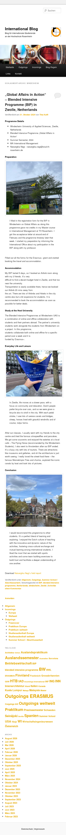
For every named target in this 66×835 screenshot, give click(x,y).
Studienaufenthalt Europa (21, 633)
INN (58, 681)
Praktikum (14, 709)
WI (20, 721)
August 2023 (11, 802)
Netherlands (22, 585)
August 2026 (11, 738)
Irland (27, 686)
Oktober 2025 (11, 762)
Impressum (39, 828)
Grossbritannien (50, 675)
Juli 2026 (9, 741)
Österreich (11, 726)
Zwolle (43, 585)
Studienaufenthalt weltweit (22, 636)
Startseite (10, 67)
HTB (14, 680)
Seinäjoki (11, 716)
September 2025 (13, 765)
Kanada (41, 686)
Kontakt (18, 73)
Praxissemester (33, 710)
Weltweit (13, 616)
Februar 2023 (11, 816)
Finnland (22, 675)
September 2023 (13, 799)
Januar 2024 (11, 785)
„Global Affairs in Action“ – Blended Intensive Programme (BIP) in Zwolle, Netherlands (25, 102)
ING (51, 681)
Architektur (9, 652)
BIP (40, 582)
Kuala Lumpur (13, 690)
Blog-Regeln (51, 67)
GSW (7, 681)
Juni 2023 (9, 809)
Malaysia (34, 690)
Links (8, 73)
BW (42, 669)
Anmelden (9, 598)
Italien (34, 686)
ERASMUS (10, 675)
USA (8, 721)
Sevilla (21, 716)
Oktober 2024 (11, 782)
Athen (17, 652)
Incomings (36, 67)
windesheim (34, 585)
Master (43, 690)
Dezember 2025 (12, 758)
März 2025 (10, 775)
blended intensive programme (21, 670)
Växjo (14, 721)
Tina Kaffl (44, 114)
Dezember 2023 (12, 789)
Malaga (26, 690)
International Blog (21, 28)
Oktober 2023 (11, 796)
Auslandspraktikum (34, 652)
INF (47, 681)
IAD (21, 681)
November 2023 (12, 792)
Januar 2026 (11, 755)
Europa (12, 612)
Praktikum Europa (18, 626)
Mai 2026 (9, 745)
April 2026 (10, 748)
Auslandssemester (22, 657)
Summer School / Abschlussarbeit (26, 639)
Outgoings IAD (11, 704)
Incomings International (34, 681)
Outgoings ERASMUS (29, 696)
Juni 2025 (9, 768)
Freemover (14, 622)
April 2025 (10, 772)
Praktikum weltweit (18, 629)
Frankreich (35, 675)
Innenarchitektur (14, 686)
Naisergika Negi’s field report (28, 573)
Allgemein (26, 579)
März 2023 (10, 813)
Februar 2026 (11, 752)
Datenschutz (27, 828)
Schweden (49, 710)
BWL (48, 669)
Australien (43, 658)
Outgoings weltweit (37, 703)
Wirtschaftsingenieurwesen (37, 721)
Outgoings (23, 67)
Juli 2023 (9, 806)
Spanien (31, 715)
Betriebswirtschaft (18, 663)
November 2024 (12, 779)
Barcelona (53, 658)
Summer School (47, 716)
